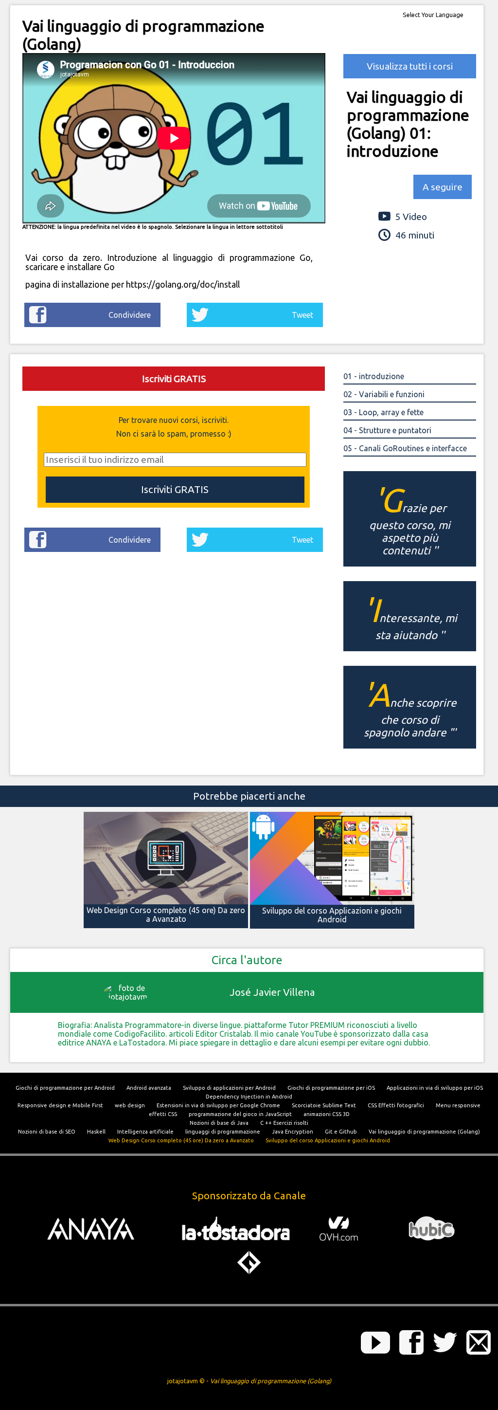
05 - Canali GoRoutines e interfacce (405, 448)
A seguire (442, 187)
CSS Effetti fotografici (396, 1105)
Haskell (96, 1132)
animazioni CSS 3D (326, 1114)
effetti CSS (163, 1114)
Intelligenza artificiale (145, 1132)
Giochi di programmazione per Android (65, 1088)
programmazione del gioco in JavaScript (240, 1114)
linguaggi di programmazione (222, 1132)
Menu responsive (458, 1105)
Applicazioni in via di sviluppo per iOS (435, 1088)
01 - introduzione (373, 376)
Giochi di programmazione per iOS (331, 1088)
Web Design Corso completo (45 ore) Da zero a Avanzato (181, 1140)
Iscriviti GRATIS (174, 378)
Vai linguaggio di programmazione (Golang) (424, 1132)
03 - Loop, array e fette (383, 412)
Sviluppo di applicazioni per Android (229, 1088)
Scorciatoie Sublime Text (324, 1105)
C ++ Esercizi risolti (284, 1123)
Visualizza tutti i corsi (410, 66)
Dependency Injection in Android (249, 1096)
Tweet (302, 315)
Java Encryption (292, 1132)
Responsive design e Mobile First (60, 1105)
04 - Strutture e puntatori (387, 430)
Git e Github (341, 1132)
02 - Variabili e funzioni (384, 394)
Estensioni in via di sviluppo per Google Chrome (218, 1105)
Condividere (129, 315)
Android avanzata (148, 1088)
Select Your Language (433, 14)
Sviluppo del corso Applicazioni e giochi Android (328, 1140)
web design (130, 1105)
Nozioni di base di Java (219, 1123)
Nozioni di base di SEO (46, 1132)
